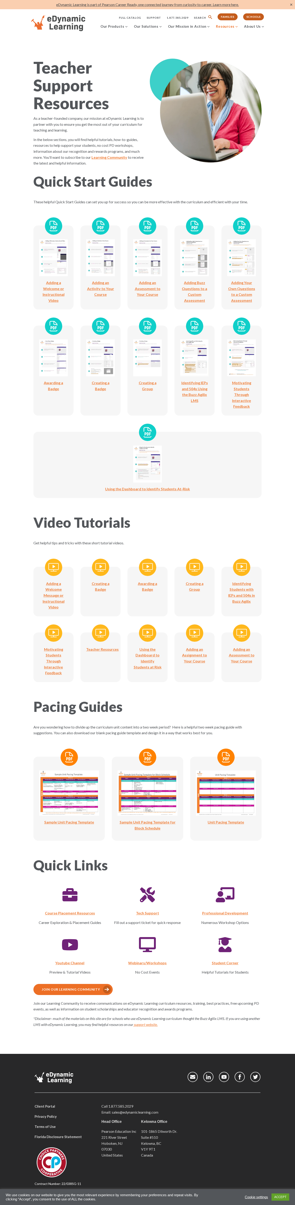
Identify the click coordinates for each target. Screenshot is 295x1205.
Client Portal (45, 1106)
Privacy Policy (46, 1116)
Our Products (112, 26)
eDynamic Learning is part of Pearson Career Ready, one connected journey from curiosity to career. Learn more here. (147, 4)
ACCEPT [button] (280, 1197)
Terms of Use (45, 1126)
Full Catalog (130, 17)
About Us (252, 26)
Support (154, 17)
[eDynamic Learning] (64, 23)
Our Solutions (146, 26)
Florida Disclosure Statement (58, 1137)
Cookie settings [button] (256, 1197)
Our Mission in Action (187, 26)
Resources (225, 26)
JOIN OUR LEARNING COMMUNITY (71, 989)
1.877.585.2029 (177, 17)
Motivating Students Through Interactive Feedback (53, 661)
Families (227, 16)
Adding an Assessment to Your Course (241, 655)
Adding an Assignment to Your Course (194, 655)
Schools (253, 16)
